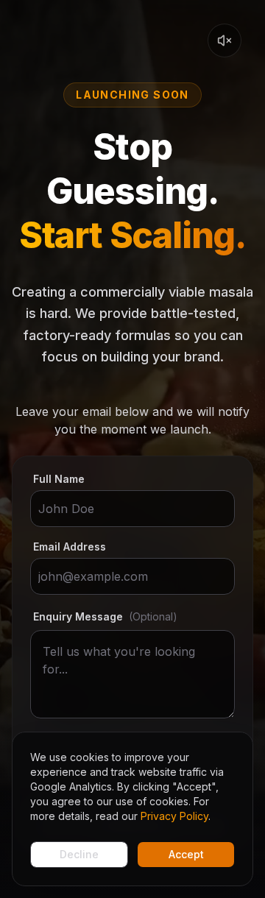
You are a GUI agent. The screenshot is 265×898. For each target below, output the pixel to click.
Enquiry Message (105, 616)
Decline (79, 854)
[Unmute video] (224, 40)
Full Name (59, 479)
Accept (186, 854)
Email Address (69, 547)
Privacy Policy (174, 816)
